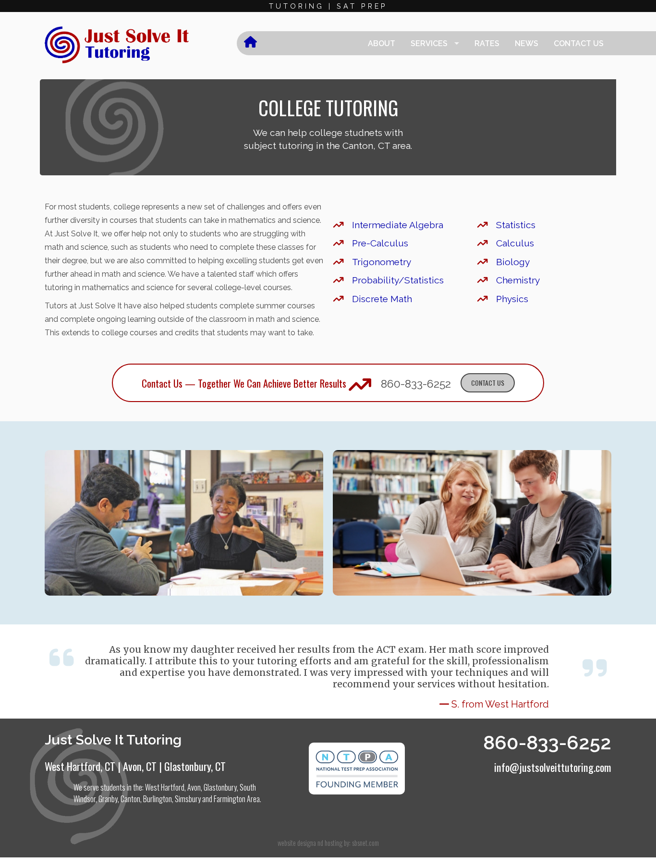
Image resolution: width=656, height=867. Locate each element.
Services (429, 43)
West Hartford (164, 787)
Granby (108, 799)
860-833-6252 (416, 383)
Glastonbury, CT (195, 766)
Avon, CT (140, 766)
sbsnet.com (365, 843)
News (526, 43)
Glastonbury (220, 787)
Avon (194, 787)
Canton (130, 799)
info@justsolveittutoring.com (552, 767)
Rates (486, 43)
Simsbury (188, 799)
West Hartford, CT (80, 766)
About (381, 43)
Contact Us (579, 43)
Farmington (229, 799)
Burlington (157, 799)
